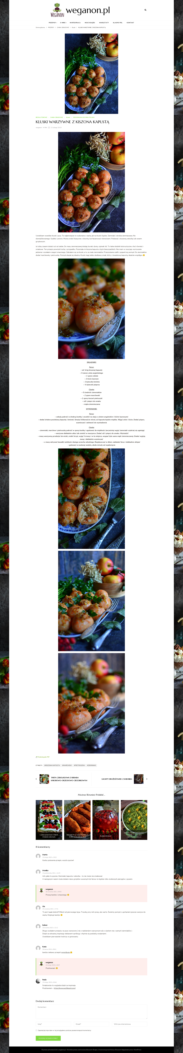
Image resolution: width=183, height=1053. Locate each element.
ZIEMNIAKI (92, 765)
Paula (44, 980)
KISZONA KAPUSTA (52, 765)
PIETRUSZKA (80, 765)
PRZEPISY (52, 23)
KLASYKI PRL (117, 23)
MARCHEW (67, 765)
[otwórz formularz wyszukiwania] (145, 10)
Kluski (68, 117)
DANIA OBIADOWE (56, 117)
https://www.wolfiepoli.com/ (64, 988)
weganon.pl (88, 10)
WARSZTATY (104, 23)
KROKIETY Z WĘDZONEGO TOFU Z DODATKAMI (77, 836)
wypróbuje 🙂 (66, 952)
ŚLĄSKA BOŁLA (105, 836)
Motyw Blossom (115, 1050)
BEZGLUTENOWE (41, 117)
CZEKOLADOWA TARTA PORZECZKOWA (49, 836)
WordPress (137, 1050)
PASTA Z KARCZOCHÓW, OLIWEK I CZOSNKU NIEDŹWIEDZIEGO (134, 835)
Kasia (44, 947)
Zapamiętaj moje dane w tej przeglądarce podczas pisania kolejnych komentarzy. (64, 1030)
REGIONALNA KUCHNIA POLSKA (83, 117)
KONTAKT (130, 23)
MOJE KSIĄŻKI (90, 23)
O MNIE (62, 23)
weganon (39, 128)
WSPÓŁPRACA (75, 23)
